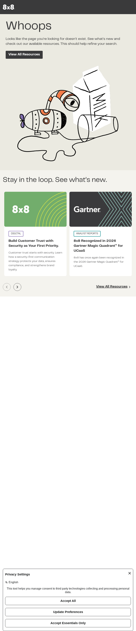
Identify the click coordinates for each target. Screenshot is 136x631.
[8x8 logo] (9, 7)
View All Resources (24, 54)
